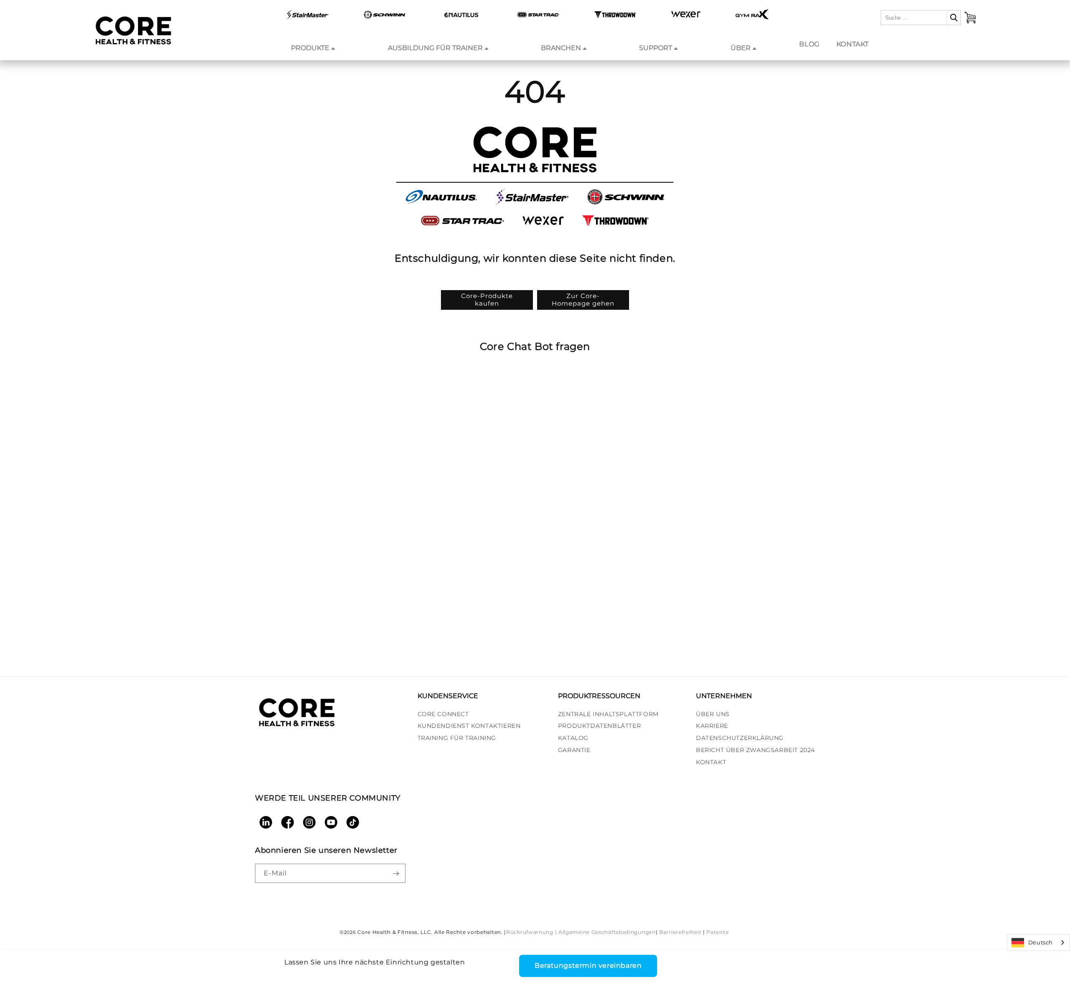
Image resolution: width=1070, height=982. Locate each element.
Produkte (310, 48)
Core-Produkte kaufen (487, 299)
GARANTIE (574, 750)
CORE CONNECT (443, 714)
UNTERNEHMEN (724, 696)
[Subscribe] (396, 873)
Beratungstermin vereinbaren (588, 965)
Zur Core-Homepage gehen (583, 299)
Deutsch (1040, 942)
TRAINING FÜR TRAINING (457, 738)
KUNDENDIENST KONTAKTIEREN (469, 725)
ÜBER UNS (713, 714)
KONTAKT (711, 762)
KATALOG (573, 738)
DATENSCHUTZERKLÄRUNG (740, 738)
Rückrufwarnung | (531, 932)
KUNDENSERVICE (448, 696)
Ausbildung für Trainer (435, 48)
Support (655, 48)
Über (741, 48)
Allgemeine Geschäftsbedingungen (607, 932)
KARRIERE (712, 725)
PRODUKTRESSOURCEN (599, 696)
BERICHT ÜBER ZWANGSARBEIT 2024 (755, 750)
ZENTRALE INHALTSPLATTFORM (608, 714)
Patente (717, 932)
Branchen (561, 48)
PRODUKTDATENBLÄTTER (599, 725)
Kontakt (852, 44)
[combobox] (1038, 942)
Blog (809, 44)
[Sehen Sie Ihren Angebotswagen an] (970, 17)
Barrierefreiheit (680, 932)
